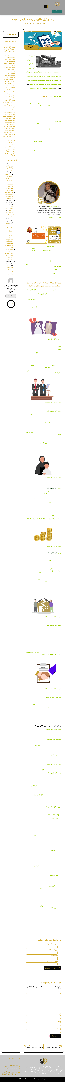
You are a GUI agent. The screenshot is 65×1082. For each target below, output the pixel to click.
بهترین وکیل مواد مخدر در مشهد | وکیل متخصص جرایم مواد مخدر (9, 270)
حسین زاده (10, 249)
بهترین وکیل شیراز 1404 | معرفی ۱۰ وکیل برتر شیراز (10, 87)
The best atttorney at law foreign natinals (9, 108)
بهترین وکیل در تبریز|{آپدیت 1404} (9, 206)
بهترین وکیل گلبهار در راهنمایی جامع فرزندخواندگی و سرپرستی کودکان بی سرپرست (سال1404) (9, 71)
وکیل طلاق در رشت (55, 96)
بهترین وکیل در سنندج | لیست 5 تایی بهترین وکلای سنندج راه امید (9, 130)
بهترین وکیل (10, 210)
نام (60, 1014)
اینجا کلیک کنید (31, 518)
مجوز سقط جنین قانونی (9, 151)
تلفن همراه (54, 955)
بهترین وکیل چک (9, 192)
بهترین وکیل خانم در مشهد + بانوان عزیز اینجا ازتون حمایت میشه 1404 (9, 255)
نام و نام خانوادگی (52, 944)
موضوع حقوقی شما (52, 961)
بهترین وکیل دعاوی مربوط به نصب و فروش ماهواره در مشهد (9, 102)
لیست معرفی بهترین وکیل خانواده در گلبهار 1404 (9, 63)
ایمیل (59, 1021)
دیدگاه (59, 992)
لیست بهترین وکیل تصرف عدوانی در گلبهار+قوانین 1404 (9, 57)
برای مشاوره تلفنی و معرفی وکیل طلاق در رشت (47, 518)
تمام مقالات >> (10, 296)
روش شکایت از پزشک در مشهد (9, 168)
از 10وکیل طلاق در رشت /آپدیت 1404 (32, 19)
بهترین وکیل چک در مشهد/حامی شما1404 (9, 196)
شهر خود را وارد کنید (52, 949)
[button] (46, 6)
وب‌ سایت (58, 1028)
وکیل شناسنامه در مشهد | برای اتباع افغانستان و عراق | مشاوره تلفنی (9, 243)
